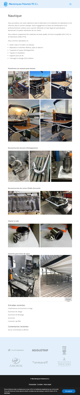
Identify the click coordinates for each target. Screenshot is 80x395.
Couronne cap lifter (14, 321)
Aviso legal (47, 384)
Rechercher (68, 299)
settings (7, 393)
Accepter (68, 391)
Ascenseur (11, 318)
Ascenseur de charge (15, 312)
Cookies (40, 384)
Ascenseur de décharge (16, 315)
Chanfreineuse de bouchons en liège (20, 308)
